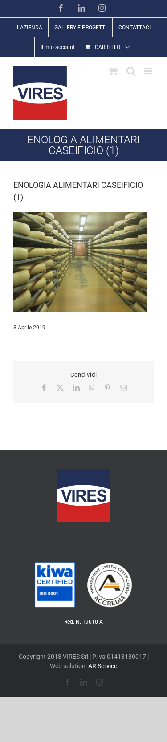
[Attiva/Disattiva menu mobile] (149, 71)
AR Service (102, 665)
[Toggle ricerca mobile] (130, 71)
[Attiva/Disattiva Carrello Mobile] (113, 71)
